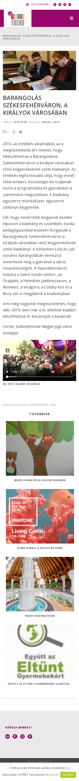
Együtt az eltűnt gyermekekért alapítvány (40, 683)
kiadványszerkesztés (15, 404)
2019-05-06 (20, 122)
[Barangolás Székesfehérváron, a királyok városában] (39, 70)
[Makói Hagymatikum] (40, 584)
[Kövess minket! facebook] (15, 736)
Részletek (52, 774)
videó (52, 404)
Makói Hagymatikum (40, 615)
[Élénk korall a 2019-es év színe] (40, 516)
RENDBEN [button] (68, 774)
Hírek (56, 122)
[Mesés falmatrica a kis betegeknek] (40, 448)
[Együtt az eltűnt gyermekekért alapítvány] (40, 652)
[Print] (22, 131)
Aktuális (47, 122)
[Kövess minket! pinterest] (30, 736)
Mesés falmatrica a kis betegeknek (40, 480)
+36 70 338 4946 (40, 4)
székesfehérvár (38, 404)
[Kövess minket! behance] (7, 736)
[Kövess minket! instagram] (22, 736)
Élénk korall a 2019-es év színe (40, 548)
